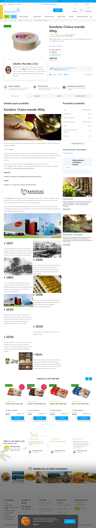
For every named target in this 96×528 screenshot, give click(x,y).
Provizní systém (9, 512)
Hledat (57, 10)
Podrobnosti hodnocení (70, 34)
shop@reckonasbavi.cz (47, 509)
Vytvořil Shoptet (79, 525)
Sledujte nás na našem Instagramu (50, 468)
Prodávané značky (9, 517)
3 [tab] (45, 424)
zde (52, 521)
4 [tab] (46, 424)
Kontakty (19, 4)
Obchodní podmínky (10, 510)
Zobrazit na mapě (61, 509)
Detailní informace (59, 41)
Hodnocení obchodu (81, 504)
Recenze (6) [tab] (37, 96)
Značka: (88, 74)
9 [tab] (53, 424)
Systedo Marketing (88, 525)
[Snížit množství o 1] (10, 419)
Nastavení (35, 524)
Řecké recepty (11, 4)
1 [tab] (42, 424)
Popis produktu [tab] (15, 96)
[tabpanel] (15, 402)
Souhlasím (70, 521)
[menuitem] (7, 16)
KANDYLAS (11, 198)
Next (90, 378)
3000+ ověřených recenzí (10, 443)
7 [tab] (50, 424)
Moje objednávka (9, 519)
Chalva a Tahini (69, 153)
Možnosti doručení (56, 55)
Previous (86, 378)
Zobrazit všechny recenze (15, 450)
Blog (5, 4)
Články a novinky (80, 502)
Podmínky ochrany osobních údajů (12, 508)
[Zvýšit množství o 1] (10, 417)
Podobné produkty (80, 96)
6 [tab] (49, 424)
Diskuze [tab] (59, 96)
